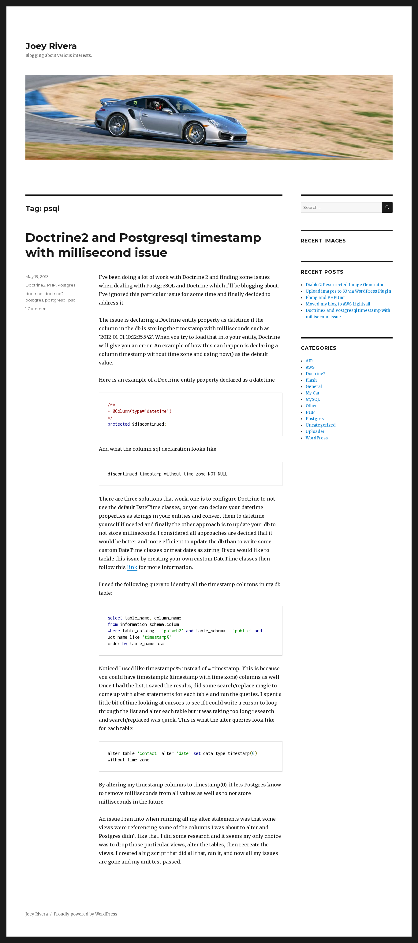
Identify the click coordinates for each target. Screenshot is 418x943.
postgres (34, 300)
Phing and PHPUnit (325, 297)
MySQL (313, 399)
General (314, 386)
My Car (313, 393)
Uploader (315, 431)
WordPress (317, 438)
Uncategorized (321, 425)
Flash (311, 380)
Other (311, 406)
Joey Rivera (51, 46)
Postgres (66, 285)
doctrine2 (54, 293)
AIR (309, 361)
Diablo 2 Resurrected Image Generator (345, 284)
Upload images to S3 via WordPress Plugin (348, 291)
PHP (51, 285)
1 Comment (36, 308)
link (132, 567)
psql (72, 300)
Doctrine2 (35, 285)
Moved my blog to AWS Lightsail (338, 304)
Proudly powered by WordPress (85, 914)
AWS (310, 367)
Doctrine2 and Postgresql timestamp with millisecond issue (143, 245)
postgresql (55, 300)
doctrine (34, 293)
